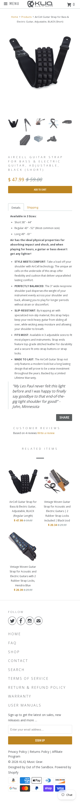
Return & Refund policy (37, 687)
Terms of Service (28, 678)
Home (14, 634)
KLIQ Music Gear (30, 762)
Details (16, 208)
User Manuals (24, 705)
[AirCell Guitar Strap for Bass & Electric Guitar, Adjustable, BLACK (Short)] (40, 62)
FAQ (12, 643)
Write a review (45, 433)
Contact (18, 661)
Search (16, 670)
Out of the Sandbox (39, 767)
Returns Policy (39, 752)
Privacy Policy (17, 752)
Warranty (19, 696)
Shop (14, 652)
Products (26, 16)
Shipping (32, 207)
